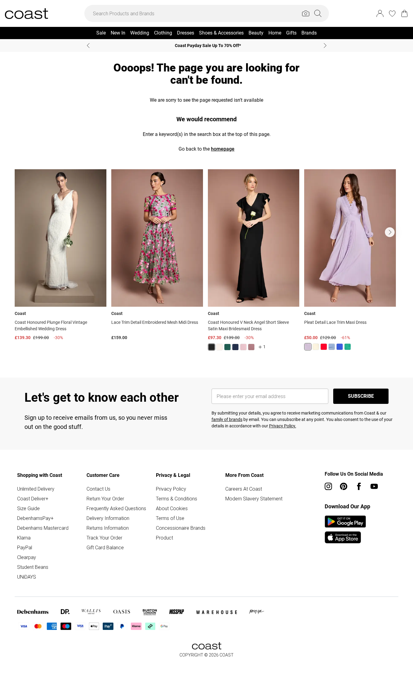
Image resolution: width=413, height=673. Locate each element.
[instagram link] (328, 486)
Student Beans (32, 567)
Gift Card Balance (105, 547)
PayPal (24, 547)
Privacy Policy (171, 489)
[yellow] (315, 346)
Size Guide (28, 508)
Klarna (24, 538)
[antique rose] (243, 347)
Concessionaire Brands (180, 528)
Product (164, 538)
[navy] (235, 347)
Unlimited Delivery (35, 489)
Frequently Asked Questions (116, 508)
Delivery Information (108, 518)
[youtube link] (374, 486)
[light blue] (331, 346)
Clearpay (26, 557)
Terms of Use (170, 518)
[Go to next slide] (390, 232)
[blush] (219, 347)
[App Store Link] (345, 529)
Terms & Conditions (176, 499)
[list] (206, 263)
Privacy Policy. (282, 425)
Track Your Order (104, 538)
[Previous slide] (88, 45)
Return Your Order (105, 499)
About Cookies (172, 508)
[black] (211, 347)
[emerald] (227, 347)
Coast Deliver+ (32, 499)
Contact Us (98, 489)
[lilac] (307, 346)
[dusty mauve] (251, 347)
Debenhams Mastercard (42, 528)
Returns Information (108, 528)
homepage (222, 149)
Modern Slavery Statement (253, 499)
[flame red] (323, 346)
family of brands (227, 419)
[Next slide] (325, 45)
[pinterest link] (343, 486)
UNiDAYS (26, 577)
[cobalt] (339, 346)
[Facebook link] (359, 486)
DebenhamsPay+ (35, 518)
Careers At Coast (243, 489)
